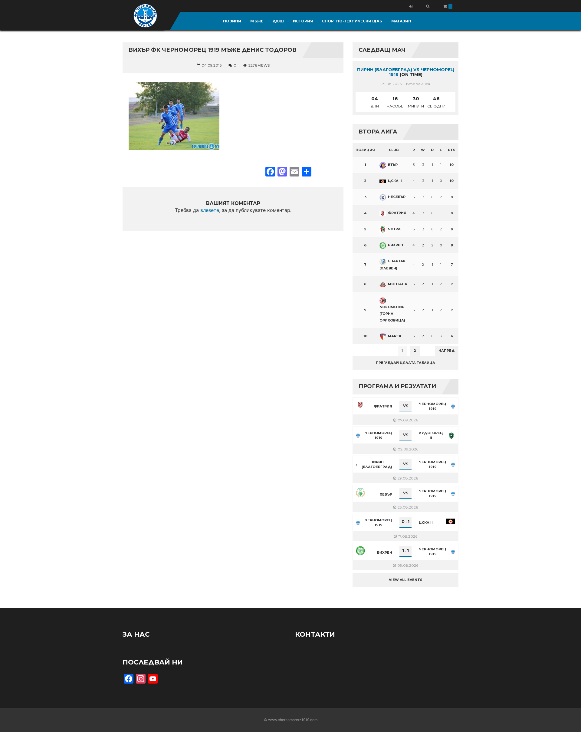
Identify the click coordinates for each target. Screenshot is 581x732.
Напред (446, 350)
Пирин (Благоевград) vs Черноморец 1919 (405, 72)
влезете (209, 210)
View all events (405, 580)
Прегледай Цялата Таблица (405, 363)
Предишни (367, 350)
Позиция (365, 150)
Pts (451, 150)
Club (394, 150)
